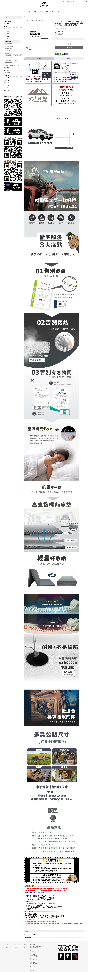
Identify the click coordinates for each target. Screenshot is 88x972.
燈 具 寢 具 (6, 38)
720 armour (6, 75)
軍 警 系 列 (6, 82)
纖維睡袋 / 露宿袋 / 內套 (10, 46)
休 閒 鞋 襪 (6, 85)
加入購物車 (69, 47)
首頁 (28, 11)
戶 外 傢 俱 (6, 36)
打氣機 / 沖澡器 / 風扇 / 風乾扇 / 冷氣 (13, 55)
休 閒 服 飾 (6, 87)
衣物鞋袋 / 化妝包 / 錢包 (10, 50)
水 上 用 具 (6, 28)
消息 (41, 11)
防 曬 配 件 (6, 93)
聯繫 (59, 11)
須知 (47, 11)
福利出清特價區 (7, 21)
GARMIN (6, 26)
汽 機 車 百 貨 (7, 72)
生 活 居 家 (6, 31)
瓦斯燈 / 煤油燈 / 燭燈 (10, 62)
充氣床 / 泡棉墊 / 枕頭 (10, 41)
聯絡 (7, 950)
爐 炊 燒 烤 (6, 67)
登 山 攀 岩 (6, 70)
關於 (25, 947)
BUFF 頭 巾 (6, 80)
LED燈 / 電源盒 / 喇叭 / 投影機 (11, 60)
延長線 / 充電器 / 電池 (10, 58)
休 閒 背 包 (6, 77)
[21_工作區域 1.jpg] (28, 47)
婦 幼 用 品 (6, 23)
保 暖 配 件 (6, 90)
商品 (34, 11)
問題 (53, 11)
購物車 (70, 1)
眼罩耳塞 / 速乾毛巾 (9, 53)
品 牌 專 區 (6, 33)
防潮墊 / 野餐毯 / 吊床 (10, 43)
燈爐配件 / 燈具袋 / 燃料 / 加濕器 (12, 65)
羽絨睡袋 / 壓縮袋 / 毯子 (10, 48)
